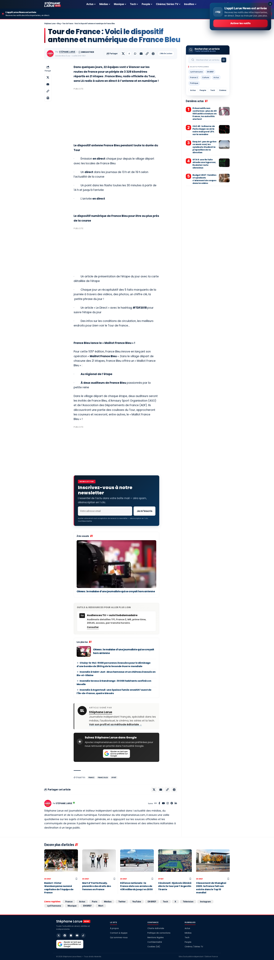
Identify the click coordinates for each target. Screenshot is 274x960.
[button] (147, 53)
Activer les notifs (240, 23)
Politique (194, 83)
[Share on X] (123, 53)
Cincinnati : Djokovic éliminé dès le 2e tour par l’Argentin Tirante (174, 886)
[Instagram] (167, 803)
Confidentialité (154, 942)
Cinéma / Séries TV (194, 946)
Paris (94, 901)
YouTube (136, 901)
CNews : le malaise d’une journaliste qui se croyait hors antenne (116, 591)
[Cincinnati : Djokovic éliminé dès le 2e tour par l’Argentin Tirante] (175, 862)
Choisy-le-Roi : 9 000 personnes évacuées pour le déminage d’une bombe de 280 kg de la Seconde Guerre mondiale (114, 664)
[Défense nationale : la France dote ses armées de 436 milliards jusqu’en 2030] (137, 862)
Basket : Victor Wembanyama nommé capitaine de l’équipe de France (58, 887)
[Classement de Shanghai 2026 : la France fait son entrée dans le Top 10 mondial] (213, 862)
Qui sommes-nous (119, 937)
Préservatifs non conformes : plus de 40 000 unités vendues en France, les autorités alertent (205, 113)
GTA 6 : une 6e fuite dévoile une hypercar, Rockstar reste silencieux (204, 163)
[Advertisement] (116, 111)
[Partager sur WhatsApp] (135, 53)
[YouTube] (163, 803)
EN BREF (210, 72)
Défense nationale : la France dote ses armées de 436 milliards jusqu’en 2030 (136, 886)
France (91, 778)
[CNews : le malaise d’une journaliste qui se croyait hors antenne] (116, 564)
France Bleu (103, 778)
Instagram (205, 901)
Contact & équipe (118, 933)
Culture (205, 77)
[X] (58, 935)
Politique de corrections (158, 933)
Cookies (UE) (153, 946)
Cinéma (222, 90)
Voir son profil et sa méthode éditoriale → (115, 724)
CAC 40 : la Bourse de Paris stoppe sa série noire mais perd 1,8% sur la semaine (204, 130)
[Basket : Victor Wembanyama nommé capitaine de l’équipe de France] (61, 862)
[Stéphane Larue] (52, 4)
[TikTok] (83, 935)
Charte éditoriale (155, 928)
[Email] (141, 53)
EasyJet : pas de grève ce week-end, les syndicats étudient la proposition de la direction (204, 147)
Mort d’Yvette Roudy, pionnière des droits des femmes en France (96, 886)
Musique (72, 905)
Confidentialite (85, 521)
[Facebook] (159, 803)
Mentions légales (155, 937)
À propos (114, 928)
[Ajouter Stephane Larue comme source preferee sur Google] (116, 753)
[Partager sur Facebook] (129, 53)
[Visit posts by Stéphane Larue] (50, 53)
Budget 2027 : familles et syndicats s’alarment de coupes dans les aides (204, 179)
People (203, 90)
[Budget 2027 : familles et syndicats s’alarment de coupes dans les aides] (224, 178)
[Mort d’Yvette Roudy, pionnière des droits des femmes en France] (99, 862)
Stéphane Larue (67, 52)
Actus (216, 77)
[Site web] (155, 803)
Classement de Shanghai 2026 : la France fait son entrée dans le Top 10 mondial (211, 887)
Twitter (122, 901)
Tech (212, 90)
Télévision (188, 901)
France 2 (194, 77)
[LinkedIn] (175, 803)
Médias (108, 901)
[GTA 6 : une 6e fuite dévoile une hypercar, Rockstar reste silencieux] (224, 162)
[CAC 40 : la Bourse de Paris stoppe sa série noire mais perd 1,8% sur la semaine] (224, 129)
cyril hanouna (196, 72)
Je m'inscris (144, 510)
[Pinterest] (171, 803)
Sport (113, 778)
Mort (100, 905)
